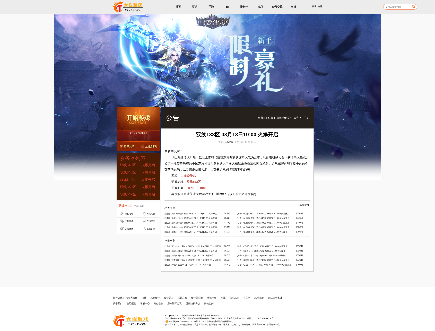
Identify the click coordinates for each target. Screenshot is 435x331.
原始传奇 (155, 297)
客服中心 (145, 303)
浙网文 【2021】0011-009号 (260, 318)
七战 (223, 297)
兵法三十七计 (275, 297)
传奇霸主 (168, 297)
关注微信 (129, 221)
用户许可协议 (174, 303)
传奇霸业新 (197, 297)
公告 (296, 117)
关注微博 (129, 229)
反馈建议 (151, 221)
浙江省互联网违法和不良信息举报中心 (215, 321)
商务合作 (158, 303)
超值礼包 (129, 214)
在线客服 (151, 229)
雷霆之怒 (182, 297)
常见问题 (151, 214)
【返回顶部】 (304, 205)
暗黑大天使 (131, 297)
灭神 (144, 297)
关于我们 (118, 303)
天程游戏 (229, 142)
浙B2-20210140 (218, 318)
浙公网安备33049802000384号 (183, 321)
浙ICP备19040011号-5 (175, 318)
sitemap (222, 303)
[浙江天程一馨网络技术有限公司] (128, 7)
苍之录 (246, 297)
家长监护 (209, 303)
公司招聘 (131, 303)
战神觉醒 (259, 297)
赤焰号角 (212, 297)
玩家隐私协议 (193, 303)
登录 (314, 6)
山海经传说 (282, 117)
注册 (320, 6)
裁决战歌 (234, 297)
